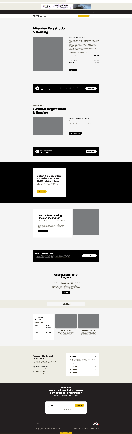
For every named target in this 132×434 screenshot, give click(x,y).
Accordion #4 (73, 369)
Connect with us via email (42, 371)
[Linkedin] (40, 429)
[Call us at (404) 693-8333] (34, 367)
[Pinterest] (95, 12)
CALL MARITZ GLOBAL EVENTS (46, 87)
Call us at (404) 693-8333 (42, 366)
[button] (83, 356)
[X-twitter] (91, 12)
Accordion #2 (73, 363)
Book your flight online (41, 183)
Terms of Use (63, 409)
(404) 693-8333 (96, 428)
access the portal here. (68, 283)
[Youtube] (98, 12)
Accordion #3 (73, 366)
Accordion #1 (73, 356)
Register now (71, 44)
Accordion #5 (73, 372)
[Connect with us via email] (34, 372)
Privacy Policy (68, 409)
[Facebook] (89, 12)
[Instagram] (93, 12)
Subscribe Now (79, 405)
